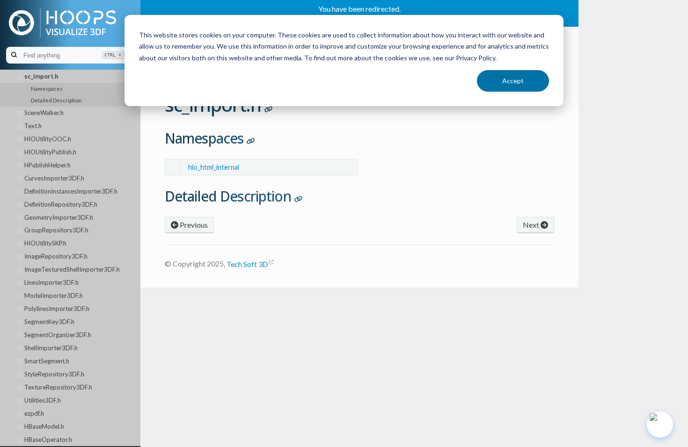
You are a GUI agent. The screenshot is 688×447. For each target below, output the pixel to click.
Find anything (75, 55)
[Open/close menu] (19, 76)
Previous (193, 224)
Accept (513, 81)
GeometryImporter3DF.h (58, 217)
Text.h (33, 126)
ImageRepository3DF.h (56, 256)
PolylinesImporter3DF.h (56, 308)
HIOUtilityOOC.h (47, 139)
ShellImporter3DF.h (51, 348)
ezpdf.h (34, 413)
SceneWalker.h (44, 112)
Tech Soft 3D (247, 264)
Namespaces (47, 88)
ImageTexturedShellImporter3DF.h (72, 269)
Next (532, 224)
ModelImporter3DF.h (53, 295)
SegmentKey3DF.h (49, 321)
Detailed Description (56, 100)
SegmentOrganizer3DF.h (57, 335)
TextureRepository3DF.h (58, 387)
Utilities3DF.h (42, 400)
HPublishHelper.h (47, 165)
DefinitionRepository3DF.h (60, 204)
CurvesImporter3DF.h (54, 178)
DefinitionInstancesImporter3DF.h (70, 191)
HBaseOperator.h (48, 439)
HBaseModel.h (44, 426)
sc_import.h (41, 76)
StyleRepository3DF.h (54, 374)
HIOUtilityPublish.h (50, 152)
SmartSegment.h (46, 361)
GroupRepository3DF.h (56, 230)
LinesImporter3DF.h (51, 282)
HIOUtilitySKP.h (45, 243)
